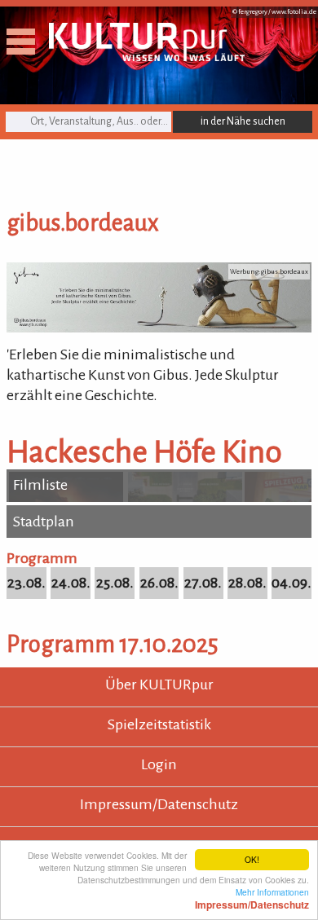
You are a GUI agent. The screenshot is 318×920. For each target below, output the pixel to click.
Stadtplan (43, 521)
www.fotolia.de (294, 11)
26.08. (159, 582)
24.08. (71, 582)
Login (159, 764)
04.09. (291, 582)
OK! (252, 859)
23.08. (26, 582)
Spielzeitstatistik (159, 724)
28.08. (247, 582)
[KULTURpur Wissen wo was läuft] (147, 56)
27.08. (203, 582)
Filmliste (40, 485)
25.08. (115, 582)
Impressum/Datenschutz (159, 804)
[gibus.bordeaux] (159, 327)
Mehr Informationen (252, 898)
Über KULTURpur (159, 684)
